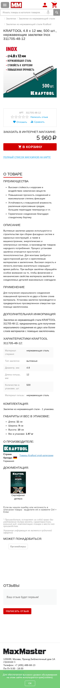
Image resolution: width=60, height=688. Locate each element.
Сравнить (39, 122)
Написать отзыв (39, 117)
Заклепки (11, 18)
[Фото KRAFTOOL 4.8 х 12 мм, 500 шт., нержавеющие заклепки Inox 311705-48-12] (30, 70)
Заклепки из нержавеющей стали (37, 18)
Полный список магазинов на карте (27, 157)
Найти (56, 12)
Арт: (21, 112)
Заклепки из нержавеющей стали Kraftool (28, 24)
